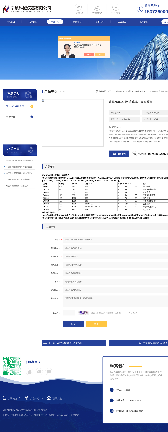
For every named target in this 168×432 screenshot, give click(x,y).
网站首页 (11, 22)
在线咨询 (121, 154)
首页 (109, 91)
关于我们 (33, 22)
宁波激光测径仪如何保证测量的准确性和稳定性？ (20, 167)
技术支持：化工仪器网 (44, 415)
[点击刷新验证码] (83, 313)
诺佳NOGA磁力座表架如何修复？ (19, 160)
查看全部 (10, 117)
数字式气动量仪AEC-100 (155, 343)
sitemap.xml (63, 415)
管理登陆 (75, 415)
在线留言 (122, 22)
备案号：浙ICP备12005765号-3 (17, 415)
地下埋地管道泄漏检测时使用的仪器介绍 (20, 173)
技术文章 (99, 22)
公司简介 (12, 398)
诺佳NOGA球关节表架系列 (69, 343)
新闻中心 (77, 22)
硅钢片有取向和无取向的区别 (18, 179)
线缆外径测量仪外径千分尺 (17, 186)
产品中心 (55, 22)
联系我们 (144, 22)
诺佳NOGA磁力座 (15, 106)
